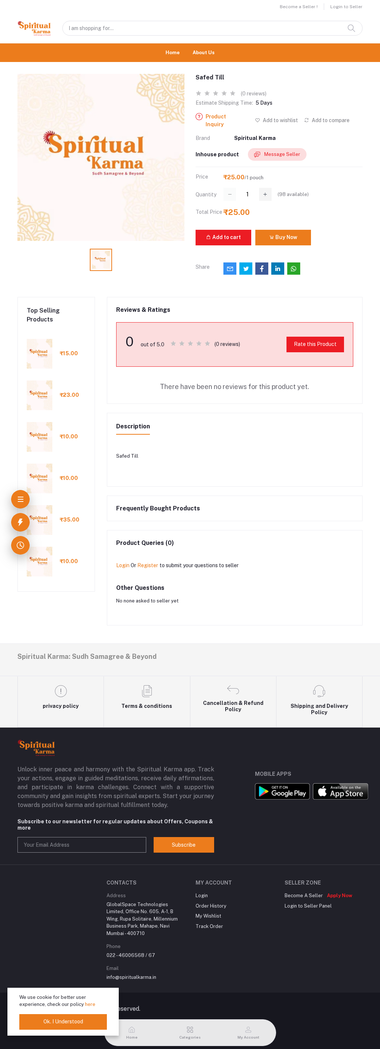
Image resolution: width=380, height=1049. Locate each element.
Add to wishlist (280, 120)
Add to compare (330, 120)
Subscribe (184, 845)
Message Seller (281, 154)
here (90, 1004)
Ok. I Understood (63, 1022)
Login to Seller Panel (308, 906)
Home (173, 52)
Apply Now (339, 895)
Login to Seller (346, 6)
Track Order (209, 926)
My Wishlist (208, 916)
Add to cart (226, 237)
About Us (203, 52)
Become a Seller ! (299, 6)
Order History (211, 906)
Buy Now (285, 237)
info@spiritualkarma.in (131, 977)
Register (147, 565)
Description (133, 426)
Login (123, 565)
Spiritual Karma (255, 138)
